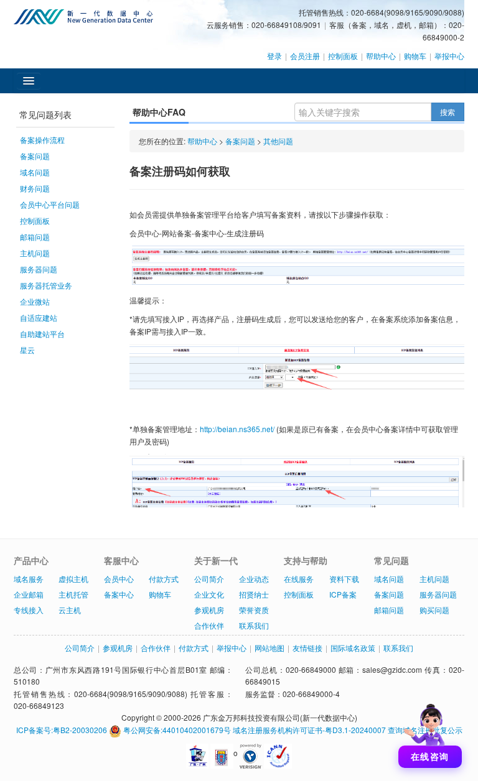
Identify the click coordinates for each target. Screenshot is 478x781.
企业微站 (35, 301)
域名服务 (29, 578)
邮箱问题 (35, 236)
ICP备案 (343, 594)
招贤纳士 (254, 594)
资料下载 (344, 578)
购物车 (415, 55)
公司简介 (209, 578)
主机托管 (73, 594)
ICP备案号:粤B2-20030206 (61, 729)
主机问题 (35, 252)
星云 (27, 349)
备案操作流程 (42, 139)
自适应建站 (38, 317)
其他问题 (278, 141)
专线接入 (29, 609)
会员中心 (119, 578)
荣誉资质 (254, 609)
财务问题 (35, 188)
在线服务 (299, 578)
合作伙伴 (209, 625)
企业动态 (254, 578)
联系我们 (254, 625)
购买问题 (434, 609)
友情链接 (307, 647)
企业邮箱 (29, 594)
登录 (274, 55)
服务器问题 (38, 269)
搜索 (447, 111)
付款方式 (164, 578)
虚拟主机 (73, 578)
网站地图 (269, 647)
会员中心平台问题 (50, 204)
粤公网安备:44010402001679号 (176, 729)
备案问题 (35, 155)
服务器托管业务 (46, 285)
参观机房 (209, 609)
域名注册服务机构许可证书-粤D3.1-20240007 (309, 729)
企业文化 (209, 594)
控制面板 (343, 55)
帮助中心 (381, 55)
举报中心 (449, 55)
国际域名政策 (352, 647)
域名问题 (35, 172)
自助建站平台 (42, 333)
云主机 (70, 609)
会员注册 (305, 55)
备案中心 (119, 594)
